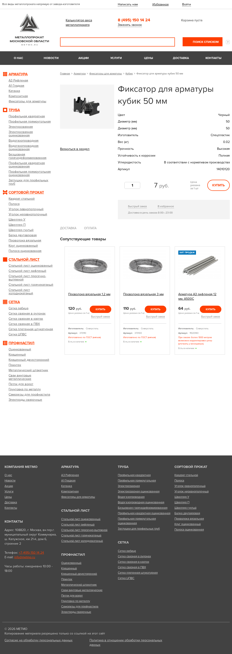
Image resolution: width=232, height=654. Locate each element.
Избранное (160, 4)
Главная (65, 73)
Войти (186, 4)
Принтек (66, 579)
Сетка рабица (127, 551)
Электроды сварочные (76, 612)
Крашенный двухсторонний (79, 574)
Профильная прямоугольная (137, 480)
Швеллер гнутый (185, 508)
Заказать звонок (130, 25)
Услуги (116, 58)
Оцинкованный (71, 563)
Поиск (168, 42)
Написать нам (128, 4)
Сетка (123, 542)
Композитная (70, 491)
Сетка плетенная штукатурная (138, 573)
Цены (148, 58)
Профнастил (73, 555)
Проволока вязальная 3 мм (143, 294)
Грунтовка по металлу (75, 601)
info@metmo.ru (24, 557)
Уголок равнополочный (189, 486)
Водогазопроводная (131, 497)
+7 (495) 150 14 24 (31, 553)
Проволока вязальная (189, 519)
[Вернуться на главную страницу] (29, 44)
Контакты (213, 58)
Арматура (80, 73)
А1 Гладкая (68, 480)
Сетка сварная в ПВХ (132, 567)
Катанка (66, 486)
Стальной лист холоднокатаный (82, 541)
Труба (123, 467)
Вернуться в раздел (74, 149)
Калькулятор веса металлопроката (79, 22)
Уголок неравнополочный (191, 491)
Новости (51, 58)
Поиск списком (205, 42)
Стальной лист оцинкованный (80, 519)
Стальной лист (75, 511)
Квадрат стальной (186, 475)
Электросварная (129, 486)
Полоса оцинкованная (189, 529)
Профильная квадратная (134, 475)
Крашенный (69, 568)
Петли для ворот (72, 595)
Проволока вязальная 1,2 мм (89, 294)
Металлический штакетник (79, 585)
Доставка (181, 58)
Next (228, 301)
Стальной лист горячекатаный (81, 535)
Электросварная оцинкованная (139, 491)
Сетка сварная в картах (133, 562)
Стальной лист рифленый (77, 524)
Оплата (90, 228)
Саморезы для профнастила (79, 606)
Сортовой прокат (190, 467)
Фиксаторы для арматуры (105, 73)
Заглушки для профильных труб (139, 529)
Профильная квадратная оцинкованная (144, 513)
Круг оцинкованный (187, 524)
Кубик (129, 73)
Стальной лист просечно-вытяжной (84, 530)
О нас (18, 58)
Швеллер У (181, 497)
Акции (83, 58)
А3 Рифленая (70, 475)
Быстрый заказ (137, 206)
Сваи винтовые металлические (81, 590)
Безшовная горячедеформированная (142, 508)
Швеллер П (181, 502)
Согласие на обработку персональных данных (38, 640)
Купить (218, 185)
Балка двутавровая (187, 513)
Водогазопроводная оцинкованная (141, 502)
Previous (61, 301)
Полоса (179, 480)
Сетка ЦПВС (126, 578)
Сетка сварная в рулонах (134, 556)
